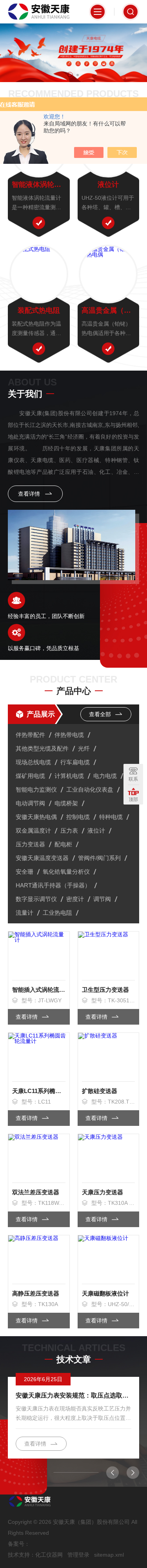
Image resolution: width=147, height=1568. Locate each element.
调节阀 (102, 899)
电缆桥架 (66, 803)
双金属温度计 (33, 830)
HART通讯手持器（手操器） (53, 885)
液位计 (108, 184)
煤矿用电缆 (30, 775)
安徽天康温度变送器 (42, 858)
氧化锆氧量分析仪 (66, 871)
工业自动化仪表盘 (89, 789)
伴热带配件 (30, 734)
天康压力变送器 (102, 1192)
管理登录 (78, 1555)
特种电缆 (111, 817)
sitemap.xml (109, 1555)
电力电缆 (105, 775)
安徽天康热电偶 (36, 817)
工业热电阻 (57, 912)
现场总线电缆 (33, 762)
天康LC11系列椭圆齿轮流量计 (38, 1091)
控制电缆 (78, 817)
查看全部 (101, 714)
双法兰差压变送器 (35, 1192)
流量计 (24, 912)
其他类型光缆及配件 (42, 748)
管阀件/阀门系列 (99, 858)
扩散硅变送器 (99, 1091)
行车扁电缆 (75, 762)
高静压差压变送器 (35, 1293)
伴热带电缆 (69, 734)
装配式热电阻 (39, 310)
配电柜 (63, 844)
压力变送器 (30, 844)
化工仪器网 (49, 1555)
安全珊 (24, 871)
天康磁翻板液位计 (105, 1293)
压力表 (69, 830)
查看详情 (30, 494)
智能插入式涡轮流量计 (38, 989)
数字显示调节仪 (36, 899)
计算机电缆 (69, 775)
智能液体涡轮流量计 (39, 184)
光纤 (84, 748)
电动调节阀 (30, 803)
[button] (70, 75)
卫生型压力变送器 (105, 989)
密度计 (75, 899)
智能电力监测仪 (36, 789)
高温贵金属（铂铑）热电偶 (109, 310)
